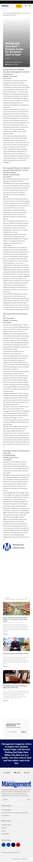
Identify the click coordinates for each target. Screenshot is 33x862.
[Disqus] (16, 575)
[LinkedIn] (4, 845)
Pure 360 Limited (6, 809)
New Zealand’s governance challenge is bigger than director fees (15, 686)
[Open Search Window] (25, 6)
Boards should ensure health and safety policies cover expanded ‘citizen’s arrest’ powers (15, 619)
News (8, 13)
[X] (13, 845)
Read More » (5, 634)
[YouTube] (18, 845)
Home (4, 13)
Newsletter (23, 2)
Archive (7, 58)
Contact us (18, 2)
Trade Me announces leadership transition (15, 653)
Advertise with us (12, 2)
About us (6, 2)
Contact (4, 830)
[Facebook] (8, 845)
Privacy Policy (5, 833)
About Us (4, 828)
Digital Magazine (28, 2)
